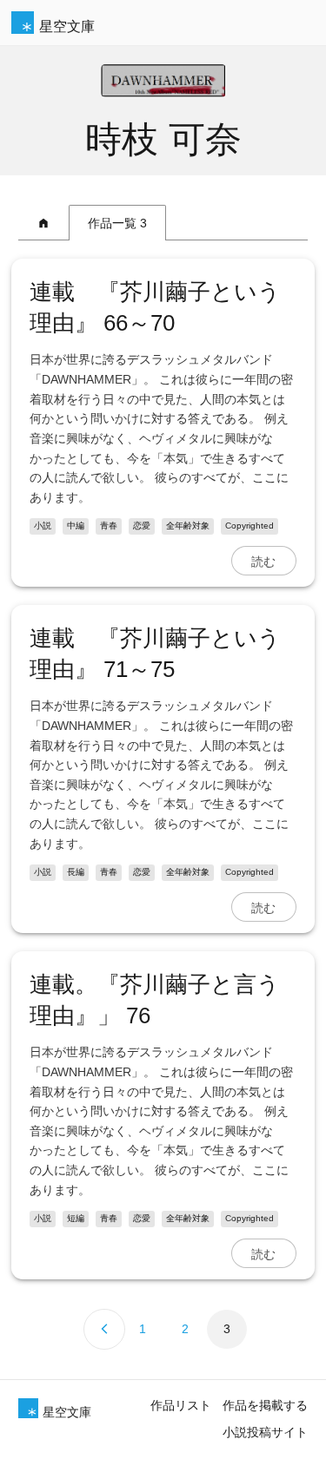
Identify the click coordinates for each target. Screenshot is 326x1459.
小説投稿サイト (265, 1432)
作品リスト (180, 1405)
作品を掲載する (265, 1405)
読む (263, 560)
